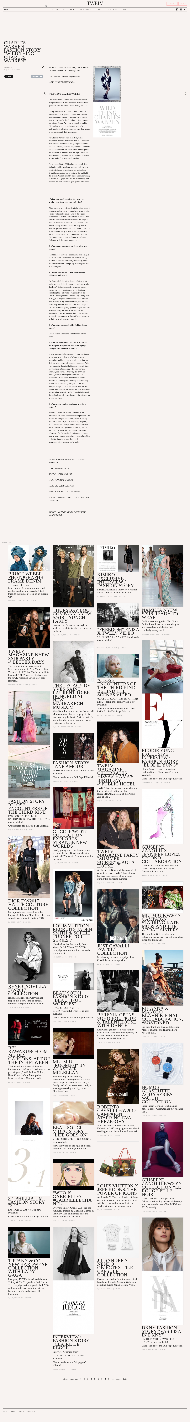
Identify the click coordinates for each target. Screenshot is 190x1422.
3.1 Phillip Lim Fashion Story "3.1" (26, 1202)
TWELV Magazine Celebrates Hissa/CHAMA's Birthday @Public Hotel (116, 774)
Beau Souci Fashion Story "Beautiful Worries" (71, 998)
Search (5, 9)
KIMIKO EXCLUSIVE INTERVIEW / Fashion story (115, 580)
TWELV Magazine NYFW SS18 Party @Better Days (28, 657)
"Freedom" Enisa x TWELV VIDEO (118, 631)
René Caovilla (31, 997)
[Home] (95, 3)
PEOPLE (99, 10)
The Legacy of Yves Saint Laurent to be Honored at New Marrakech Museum (71, 696)
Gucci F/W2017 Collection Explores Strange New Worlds (70, 839)
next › (118, 1379)
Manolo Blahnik (150, 1029)
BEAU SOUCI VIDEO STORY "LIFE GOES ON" (71, 1131)
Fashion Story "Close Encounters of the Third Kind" (28, 807)
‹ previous (74, 1379)
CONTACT (13, 1411)
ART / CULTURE (69, 10)
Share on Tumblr (37, 76)
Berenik (107, 1032)
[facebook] (177, 9)
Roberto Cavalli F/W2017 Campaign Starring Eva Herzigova (116, 1114)
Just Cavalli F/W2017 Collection (113, 949)
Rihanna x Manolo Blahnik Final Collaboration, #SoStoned (162, 1015)
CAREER (21, 1411)
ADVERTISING (31, 1411)
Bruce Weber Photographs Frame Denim (25, 577)
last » (125, 1379)
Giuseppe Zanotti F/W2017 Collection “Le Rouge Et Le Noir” (162, 1187)
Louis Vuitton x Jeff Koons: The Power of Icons (117, 1189)
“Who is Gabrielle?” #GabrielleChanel (72, 1198)
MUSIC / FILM (85, 10)
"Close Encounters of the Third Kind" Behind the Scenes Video (117, 687)
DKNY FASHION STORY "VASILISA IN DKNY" (161, 1331)
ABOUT (5, 1411)
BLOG (124, 10)
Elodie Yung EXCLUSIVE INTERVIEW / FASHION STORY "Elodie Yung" (160, 757)
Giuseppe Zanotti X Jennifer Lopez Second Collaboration (162, 854)
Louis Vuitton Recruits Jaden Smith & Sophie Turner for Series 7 (72, 933)
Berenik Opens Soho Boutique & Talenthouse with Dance (116, 1020)
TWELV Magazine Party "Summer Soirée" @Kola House (118, 858)
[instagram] (181, 9)
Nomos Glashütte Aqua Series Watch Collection (157, 1094)
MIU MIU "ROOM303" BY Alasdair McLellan (69, 1067)
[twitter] (185, 9)
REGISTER (172, 4)
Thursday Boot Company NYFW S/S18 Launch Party (72, 616)
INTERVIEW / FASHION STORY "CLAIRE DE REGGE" (71, 1342)
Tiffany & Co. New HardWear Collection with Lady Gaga (28, 1268)
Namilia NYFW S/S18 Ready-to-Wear (161, 613)
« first (65, 1379)
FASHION (54, 10)
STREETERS (112, 10)
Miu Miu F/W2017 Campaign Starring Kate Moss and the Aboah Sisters (161, 922)
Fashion (8, 68)
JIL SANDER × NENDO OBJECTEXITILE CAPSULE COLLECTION (115, 1267)
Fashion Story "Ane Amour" (71, 764)
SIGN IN (183, 4)
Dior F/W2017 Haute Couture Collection (28, 904)
